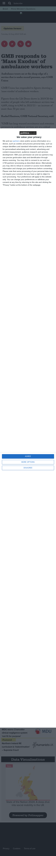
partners (16, 141)
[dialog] (28, 428)
